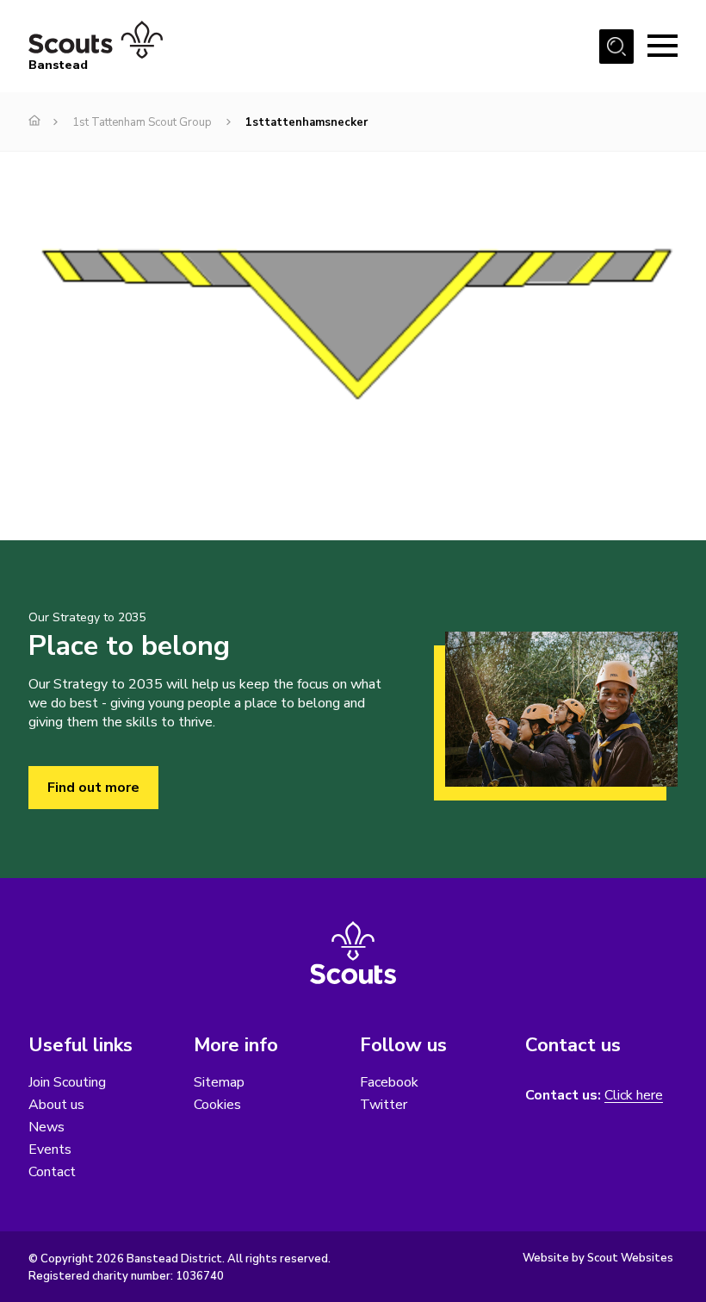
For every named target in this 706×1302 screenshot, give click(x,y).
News (46, 1127)
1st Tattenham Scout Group (142, 122)
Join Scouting (67, 1082)
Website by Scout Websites (598, 1258)
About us (56, 1104)
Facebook (389, 1082)
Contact (52, 1171)
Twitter (383, 1104)
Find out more (93, 787)
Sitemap (219, 1082)
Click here (633, 1095)
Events (49, 1149)
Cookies (217, 1104)
